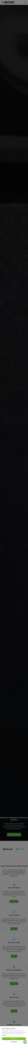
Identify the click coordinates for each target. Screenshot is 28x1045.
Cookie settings (14, 1041)
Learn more (4, 1035)
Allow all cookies (14, 1038)
